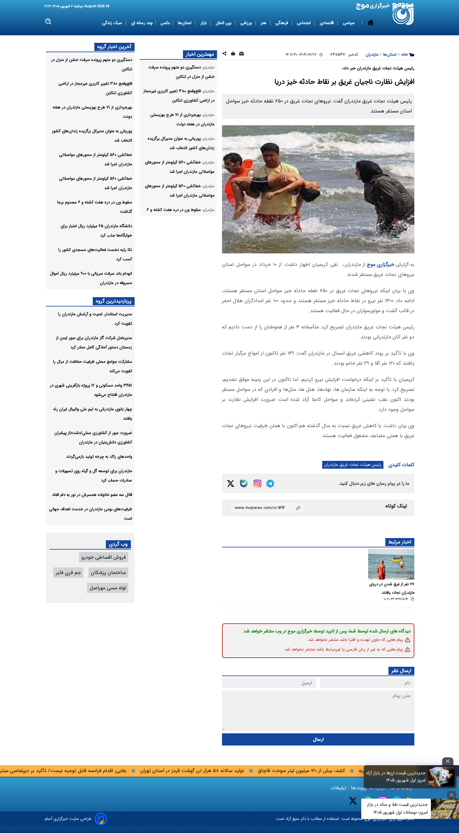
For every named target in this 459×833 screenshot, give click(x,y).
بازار (204, 23)
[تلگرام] (270, 483)
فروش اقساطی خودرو (103, 557)
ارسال (318, 739)
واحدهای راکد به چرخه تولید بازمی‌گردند (99, 456)
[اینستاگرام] (257, 483)
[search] (48, 22)
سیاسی (349, 23)
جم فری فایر (68, 572)
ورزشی (246, 23)
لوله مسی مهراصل (108, 588)
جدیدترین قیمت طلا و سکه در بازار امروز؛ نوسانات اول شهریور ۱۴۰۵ (397, 808)
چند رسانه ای (142, 23)
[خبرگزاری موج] (403, 14)
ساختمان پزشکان (108, 572)
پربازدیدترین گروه (113, 301)
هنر (264, 23)
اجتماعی (304, 23)
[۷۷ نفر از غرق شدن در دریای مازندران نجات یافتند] (391, 564)
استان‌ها (185, 23)
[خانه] (371, 23)
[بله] (244, 483)
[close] (447, 761)
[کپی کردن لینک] (267, 508)
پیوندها (357, 788)
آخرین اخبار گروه (114, 47)
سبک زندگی (112, 23)
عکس (165, 23)
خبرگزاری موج (379, 264)
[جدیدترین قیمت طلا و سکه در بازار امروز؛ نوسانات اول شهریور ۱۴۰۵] (445, 809)
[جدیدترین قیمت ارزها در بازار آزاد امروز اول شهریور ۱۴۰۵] (441, 776)
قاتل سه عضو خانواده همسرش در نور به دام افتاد (92, 494)
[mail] (241, 54)
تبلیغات (339, 788)
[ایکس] (230, 483)
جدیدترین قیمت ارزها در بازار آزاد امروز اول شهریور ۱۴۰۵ (396, 777)
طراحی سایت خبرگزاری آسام (68, 819)
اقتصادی (327, 23)
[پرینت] (233, 54)
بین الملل (224, 23)
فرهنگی (282, 23)
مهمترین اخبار (200, 54)
